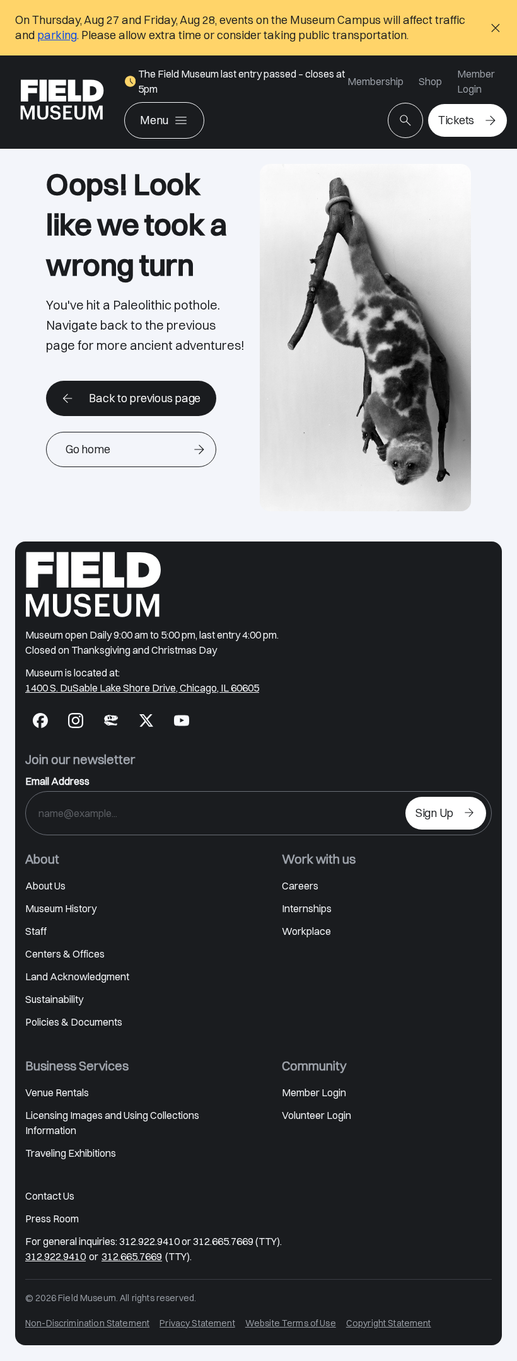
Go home (88, 449)
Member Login (476, 81)
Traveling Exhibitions (70, 1153)
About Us (45, 885)
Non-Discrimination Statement (87, 1323)
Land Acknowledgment (77, 976)
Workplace (306, 931)
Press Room (52, 1218)
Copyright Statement (388, 1323)
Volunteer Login (316, 1115)
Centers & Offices (65, 953)
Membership (375, 81)
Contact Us (49, 1196)
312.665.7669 (132, 1256)
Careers (300, 885)
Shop (430, 81)
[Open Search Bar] (405, 120)
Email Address (57, 781)
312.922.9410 (55, 1256)
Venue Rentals (57, 1092)
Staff (36, 931)
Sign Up (434, 813)
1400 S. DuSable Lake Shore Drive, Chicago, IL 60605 (142, 687)
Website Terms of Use (290, 1323)
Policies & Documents (73, 1022)
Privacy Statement (197, 1323)
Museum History (60, 908)
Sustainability (54, 999)
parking (57, 35)
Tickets (456, 120)
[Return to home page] (93, 584)
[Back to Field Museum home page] (62, 102)
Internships (307, 908)
